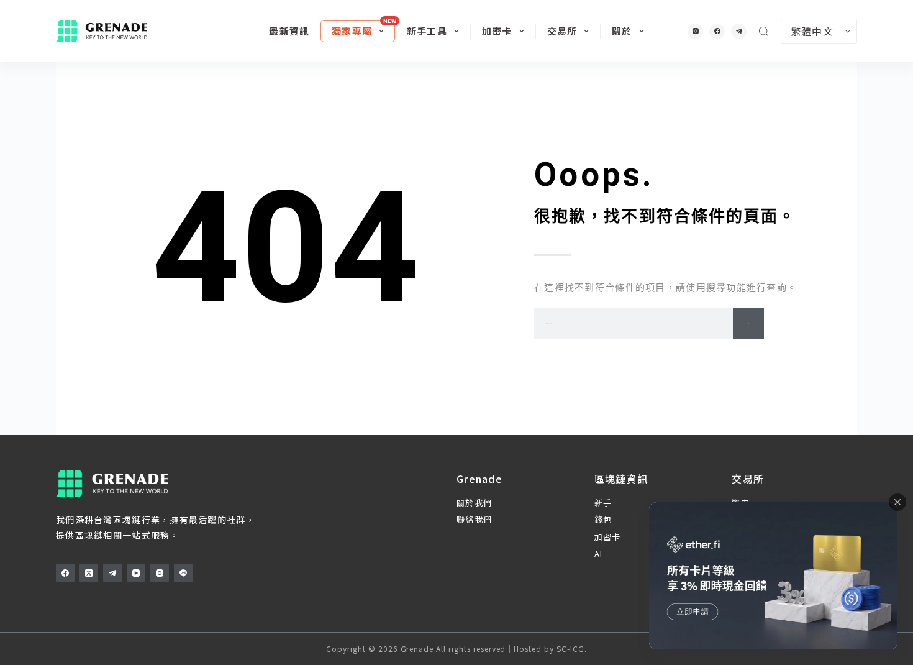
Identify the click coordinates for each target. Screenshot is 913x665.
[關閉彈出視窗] (897, 502)
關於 (622, 30)
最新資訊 (289, 30)
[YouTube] (136, 573)
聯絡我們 (474, 519)
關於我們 (474, 502)
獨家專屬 (352, 30)
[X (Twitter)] (88, 573)
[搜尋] (763, 31)
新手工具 (427, 30)
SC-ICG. (571, 648)
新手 (603, 502)
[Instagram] (695, 31)
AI (598, 553)
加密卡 (497, 30)
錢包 (603, 519)
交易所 (562, 30)
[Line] (183, 573)
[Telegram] (739, 31)
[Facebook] (717, 31)
